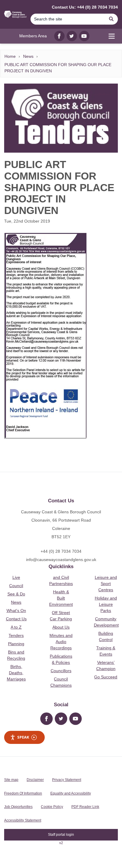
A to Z (16, 627)
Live (16, 577)
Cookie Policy (52, 807)
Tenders (16, 635)
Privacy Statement (66, 780)
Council (16, 585)
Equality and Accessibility (70, 793)
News (28, 56)
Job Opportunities (18, 807)
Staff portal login (61, 835)
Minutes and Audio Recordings (61, 641)
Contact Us (16, 618)
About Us (61, 627)
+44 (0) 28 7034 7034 (61, 551)
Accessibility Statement (22, 820)
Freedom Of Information (23, 793)
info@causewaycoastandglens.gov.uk (61, 559)
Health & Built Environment (61, 598)
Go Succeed (105, 677)
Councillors (61, 670)
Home (10, 56)
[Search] (111, 19)
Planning (16, 643)
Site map (11, 780)
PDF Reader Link (85, 807)
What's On (16, 610)
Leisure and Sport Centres (106, 583)
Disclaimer (35, 780)
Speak (23, 737)
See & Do (16, 594)
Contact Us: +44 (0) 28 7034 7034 (85, 7)
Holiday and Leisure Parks (106, 604)
